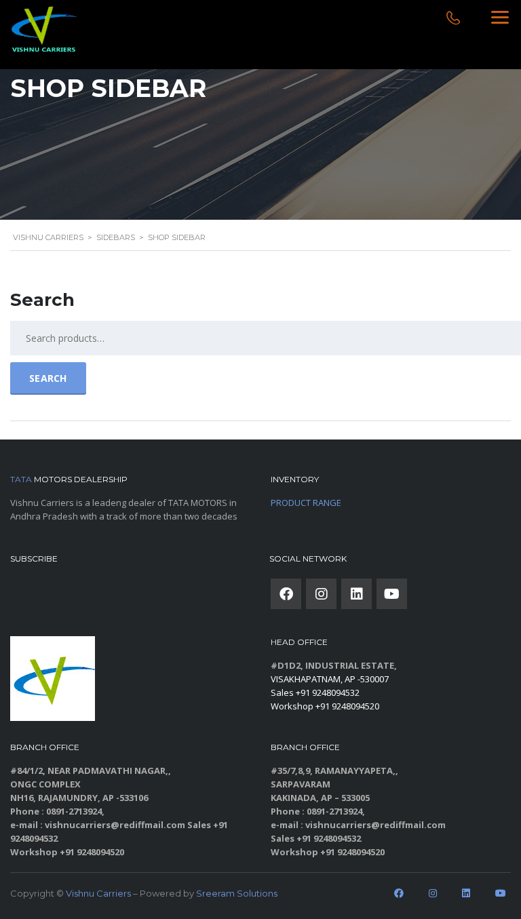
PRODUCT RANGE (306, 502)
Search (48, 378)
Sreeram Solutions (236, 893)
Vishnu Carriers (98, 893)
